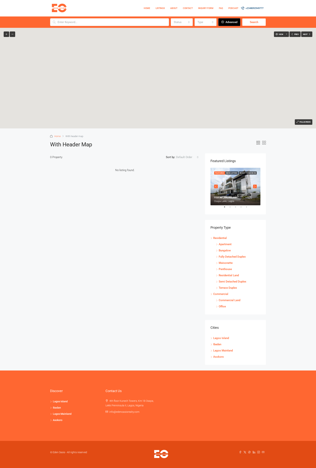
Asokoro (218, 356)
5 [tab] (248, 208)
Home (147, 8)
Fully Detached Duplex (232, 256)
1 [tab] (226, 208)
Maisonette (226, 263)
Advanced (231, 22)
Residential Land (229, 275)
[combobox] (182, 22)
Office (222, 306)
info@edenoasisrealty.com (124, 411)
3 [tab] (237, 208)
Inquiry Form (205, 8)
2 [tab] (232, 208)
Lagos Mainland (223, 350)
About (173, 8)
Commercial (220, 294)
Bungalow (225, 250)
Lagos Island (221, 338)
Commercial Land (229, 300)
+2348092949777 (254, 8)
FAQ (221, 8)
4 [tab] (243, 208)
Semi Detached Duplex (232, 281)
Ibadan (217, 344)
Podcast (233, 8)
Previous (216, 186)
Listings (160, 8)
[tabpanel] (235, 186)
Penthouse (225, 269)
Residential (220, 238)
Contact (188, 8)
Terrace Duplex (228, 287)
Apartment (225, 244)
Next (255, 186)
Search (254, 22)
